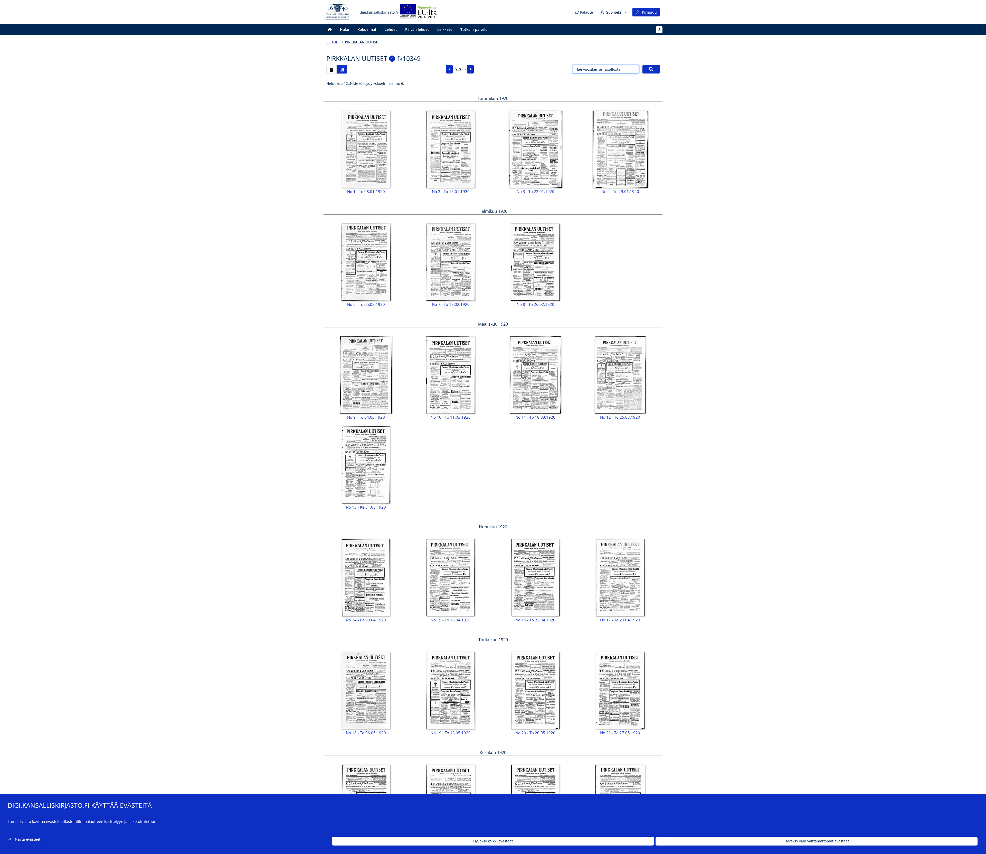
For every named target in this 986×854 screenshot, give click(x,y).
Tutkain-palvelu (474, 29)
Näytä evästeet (27, 839)
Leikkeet (444, 29)
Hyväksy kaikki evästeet (493, 841)
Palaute (586, 12)
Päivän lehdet (417, 29)
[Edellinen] (449, 69)
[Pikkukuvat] (342, 69)
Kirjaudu (648, 12)
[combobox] (460, 69)
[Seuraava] (470, 69)
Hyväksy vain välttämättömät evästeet (816, 841)
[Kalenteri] (331, 69)
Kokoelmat (366, 29)
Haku (344, 29)
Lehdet (391, 29)
